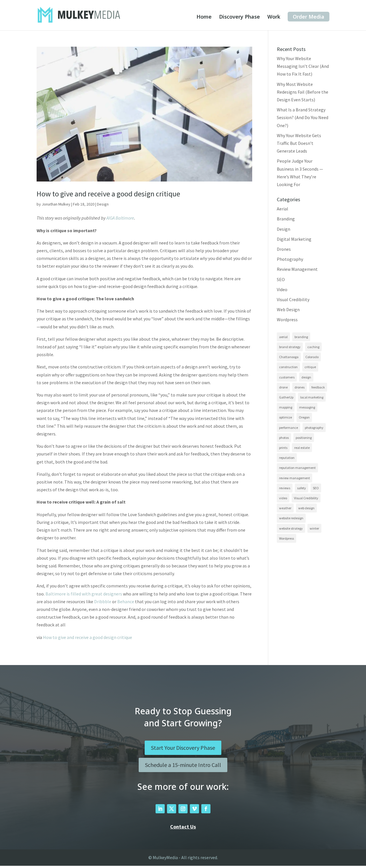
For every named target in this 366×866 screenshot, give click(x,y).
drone (283, 387)
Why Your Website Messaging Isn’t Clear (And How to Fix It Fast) (303, 66)
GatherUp (286, 397)
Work (273, 17)
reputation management (297, 467)
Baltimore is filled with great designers (83, 594)
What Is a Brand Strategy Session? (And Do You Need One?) (302, 117)
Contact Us (183, 826)
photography (314, 427)
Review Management (297, 269)
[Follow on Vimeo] (194, 808)
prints (283, 447)
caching (313, 347)
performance (288, 427)
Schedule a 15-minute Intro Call (183, 764)
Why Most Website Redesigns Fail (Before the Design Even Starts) (302, 91)
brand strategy (290, 347)
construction (288, 367)
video (283, 498)
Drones (284, 249)
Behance (125, 601)
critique (310, 367)
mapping (285, 407)
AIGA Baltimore (120, 218)
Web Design (288, 309)
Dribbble (102, 601)
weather (285, 508)
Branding (286, 219)
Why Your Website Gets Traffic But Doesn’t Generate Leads (299, 143)
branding (301, 337)
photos (284, 437)
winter (314, 528)
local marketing (311, 397)
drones (300, 387)
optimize (285, 417)
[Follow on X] (171, 808)
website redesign (291, 518)
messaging (307, 407)
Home (204, 17)
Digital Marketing (294, 239)
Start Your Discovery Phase (183, 747)
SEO (281, 279)
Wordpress (287, 319)
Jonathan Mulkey (56, 204)
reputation (287, 457)
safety (301, 488)
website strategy (291, 528)
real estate (302, 447)
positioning (304, 437)
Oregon (304, 417)
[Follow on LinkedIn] (160, 808)
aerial (283, 337)
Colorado (312, 357)
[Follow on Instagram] (183, 808)
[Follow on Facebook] (205, 808)
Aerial (282, 209)
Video (282, 289)
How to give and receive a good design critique (108, 193)
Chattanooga (289, 357)
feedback (318, 387)
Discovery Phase (239, 17)
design (306, 377)
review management (294, 478)
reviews (284, 488)
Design (103, 204)
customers (287, 377)
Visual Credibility (293, 299)
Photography (290, 259)
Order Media (308, 16)
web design (306, 508)
